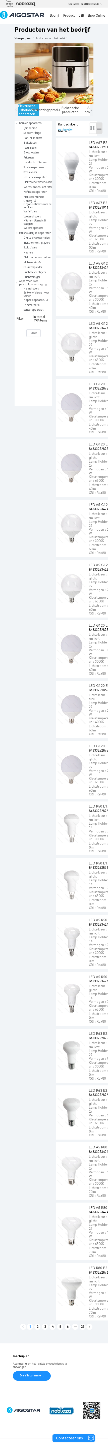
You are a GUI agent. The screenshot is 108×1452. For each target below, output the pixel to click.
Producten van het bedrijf (51, 38)
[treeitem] (33, 176)
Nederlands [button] (92, 4)
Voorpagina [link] (23, 38)
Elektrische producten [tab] (70, 110)
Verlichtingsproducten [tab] (49, 110)
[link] (51, 38)
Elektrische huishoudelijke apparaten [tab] (28, 110)
